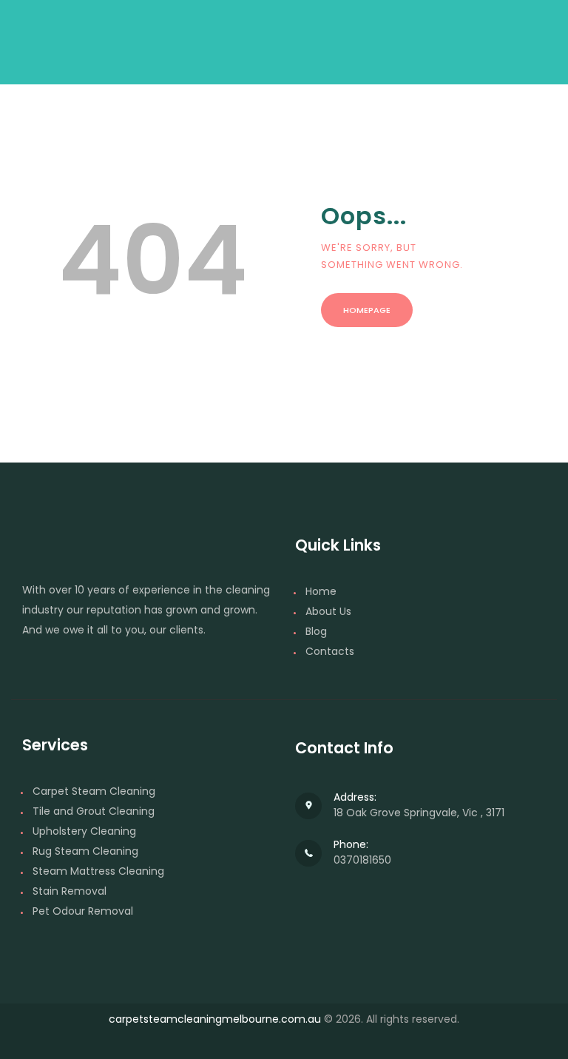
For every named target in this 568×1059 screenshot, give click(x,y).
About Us (328, 611)
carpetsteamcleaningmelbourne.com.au (215, 1019)
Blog (316, 631)
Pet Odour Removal (83, 911)
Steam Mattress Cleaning (98, 871)
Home (321, 591)
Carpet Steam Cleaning (94, 791)
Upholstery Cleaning (84, 831)
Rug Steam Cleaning (85, 851)
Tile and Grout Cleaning (94, 811)
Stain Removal (69, 891)
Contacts (329, 651)
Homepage (366, 310)
